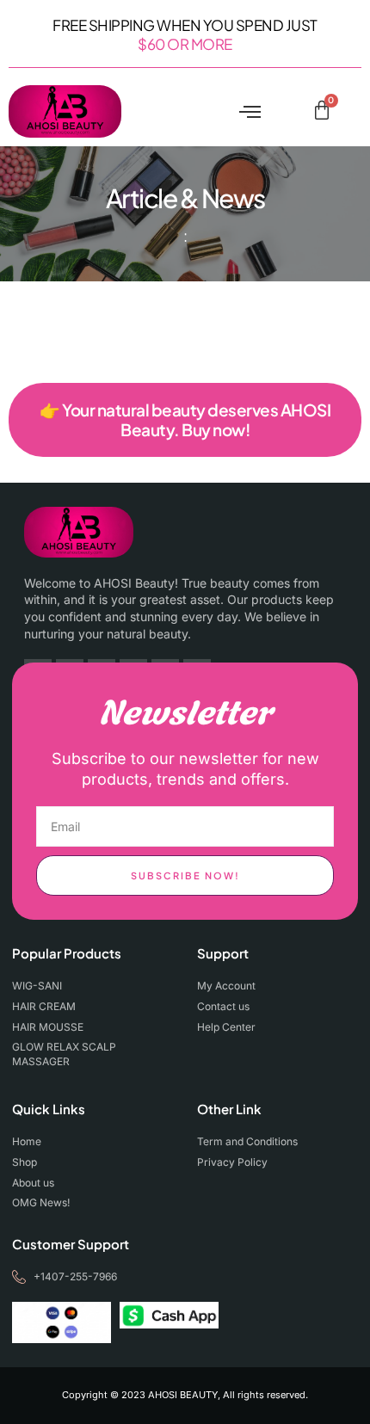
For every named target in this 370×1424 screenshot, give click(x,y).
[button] (250, 112)
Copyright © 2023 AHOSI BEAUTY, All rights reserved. (185, 1395)
